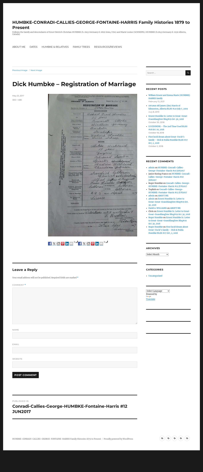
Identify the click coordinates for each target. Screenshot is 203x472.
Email (15, 344)
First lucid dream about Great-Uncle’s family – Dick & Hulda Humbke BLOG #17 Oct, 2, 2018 (168, 140)
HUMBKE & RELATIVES (55, 46)
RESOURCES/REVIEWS (108, 46)
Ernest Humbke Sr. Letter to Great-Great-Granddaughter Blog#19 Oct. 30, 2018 (168, 202)
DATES (33, 46)
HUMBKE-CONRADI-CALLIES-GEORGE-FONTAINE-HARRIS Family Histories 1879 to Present (56, 439)
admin (151, 167)
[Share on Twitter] (54, 243)
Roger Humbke (155, 217)
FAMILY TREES (81, 46)
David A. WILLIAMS (157, 208)
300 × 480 (17, 100)
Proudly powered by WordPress (118, 439)
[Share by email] (71, 243)
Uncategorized (155, 276)
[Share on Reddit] (58, 243)
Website (17, 359)
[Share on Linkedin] (67, 243)
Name (15, 330)
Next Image (36, 70)
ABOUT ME (18, 46)
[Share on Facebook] (50, 243)
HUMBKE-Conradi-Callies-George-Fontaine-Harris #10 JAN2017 (169, 177)
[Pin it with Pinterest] (62, 243)
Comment (19, 285)
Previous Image (19, 70)
